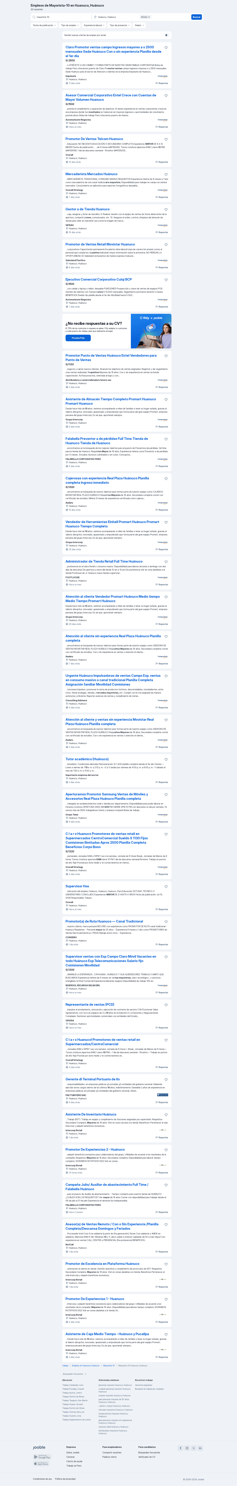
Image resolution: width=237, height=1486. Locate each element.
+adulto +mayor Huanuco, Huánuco (114, 1406)
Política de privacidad (65, 1478)
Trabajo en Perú (73, 1465)
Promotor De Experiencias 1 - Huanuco (95, 1299)
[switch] (167, 35)
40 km (144, 17)
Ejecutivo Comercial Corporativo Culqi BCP (99, 279)
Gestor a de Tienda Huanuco (88, 209)
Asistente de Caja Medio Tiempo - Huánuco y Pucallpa (107, 1334)
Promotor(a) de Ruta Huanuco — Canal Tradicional (104, 921)
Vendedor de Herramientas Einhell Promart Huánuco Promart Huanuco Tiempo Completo (112, 524)
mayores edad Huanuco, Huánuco (113, 1427)
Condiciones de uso (42, 1478)
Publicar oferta (109, 1457)
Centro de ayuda (74, 1461)
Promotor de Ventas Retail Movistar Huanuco (100, 244)
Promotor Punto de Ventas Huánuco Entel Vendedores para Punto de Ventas (111, 357)
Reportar (163, 83)
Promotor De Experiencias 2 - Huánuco (95, 1149)
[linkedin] (200, 1448)
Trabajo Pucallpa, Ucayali (73, 1389)
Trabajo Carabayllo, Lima (72, 1385)
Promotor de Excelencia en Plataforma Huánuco (102, 1264)
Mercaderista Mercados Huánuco (91, 174)
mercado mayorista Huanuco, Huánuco (116, 1410)
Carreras (70, 1457)
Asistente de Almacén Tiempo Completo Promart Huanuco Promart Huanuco (111, 401)
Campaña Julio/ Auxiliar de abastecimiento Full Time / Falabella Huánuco (107, 1187)
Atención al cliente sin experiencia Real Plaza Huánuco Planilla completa (113, 638)
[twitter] (193, 1448)
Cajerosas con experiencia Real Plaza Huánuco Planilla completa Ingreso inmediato (107, 480)
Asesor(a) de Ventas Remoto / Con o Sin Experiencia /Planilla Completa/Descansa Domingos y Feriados (112, 1226)
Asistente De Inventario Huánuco (91, 1114)
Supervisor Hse (77, 886)
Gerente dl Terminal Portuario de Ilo (93, 1079)
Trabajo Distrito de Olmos (73, 1408)
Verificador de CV (146, 1457)
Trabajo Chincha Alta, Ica (73, 1412)
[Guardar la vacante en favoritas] (166, 48)
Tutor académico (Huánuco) (87, 759)
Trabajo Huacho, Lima (71, 1416)
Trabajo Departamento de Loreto (76, 1419)
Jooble (201, 1479)
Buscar (196, 17)
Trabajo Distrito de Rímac (73, 1396)
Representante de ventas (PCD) (90, 1004)
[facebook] (180, 1448)
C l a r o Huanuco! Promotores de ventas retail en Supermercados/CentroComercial (103, 1042)
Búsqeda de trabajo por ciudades (149, 1389)
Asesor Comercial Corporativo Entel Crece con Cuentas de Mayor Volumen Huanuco (111, 97)
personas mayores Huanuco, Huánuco (115, 1385)
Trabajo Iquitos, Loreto (72, 1393)
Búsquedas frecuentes (73, 1374)
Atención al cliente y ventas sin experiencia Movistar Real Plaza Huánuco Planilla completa (110, 722)
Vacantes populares (143, 1385)
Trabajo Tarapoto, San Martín (75, 1400)
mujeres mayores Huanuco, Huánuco (115, 1395)
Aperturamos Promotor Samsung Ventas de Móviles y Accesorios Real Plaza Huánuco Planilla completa (107, 796)
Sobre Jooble (72, 1452)
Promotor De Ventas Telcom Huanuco (94, 139)
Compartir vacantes (111, 1452)
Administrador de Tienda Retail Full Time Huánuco (104, 561)
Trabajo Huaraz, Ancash (72, 1404)
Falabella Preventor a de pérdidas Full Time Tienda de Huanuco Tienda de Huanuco (107, 441)
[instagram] (187, 1448)
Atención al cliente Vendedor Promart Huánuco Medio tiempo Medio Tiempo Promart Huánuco (113, 599)
